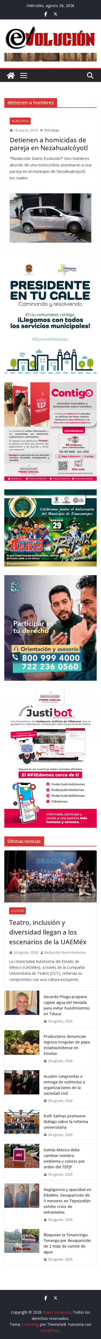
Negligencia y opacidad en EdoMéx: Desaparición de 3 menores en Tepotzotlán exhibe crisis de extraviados (67, 1201)
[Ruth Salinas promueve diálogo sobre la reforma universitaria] (21, 1125)
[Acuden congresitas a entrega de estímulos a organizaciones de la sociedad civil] (21, 1088)
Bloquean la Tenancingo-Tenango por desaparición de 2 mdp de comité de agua (67, 1243)
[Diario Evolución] (10, 75)
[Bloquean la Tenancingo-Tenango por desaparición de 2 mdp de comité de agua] (21, 1247)
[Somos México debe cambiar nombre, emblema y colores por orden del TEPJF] (21, 1162)
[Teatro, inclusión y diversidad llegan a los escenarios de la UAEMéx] (50, 876)
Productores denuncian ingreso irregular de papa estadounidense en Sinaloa (67, 1045)
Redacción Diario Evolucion (65, 952)
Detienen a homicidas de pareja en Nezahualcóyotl (49, 143)
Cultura (17, 911)
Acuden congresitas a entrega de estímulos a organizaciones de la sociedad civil (64, 1085)
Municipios (20, 121)
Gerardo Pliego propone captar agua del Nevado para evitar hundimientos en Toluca (67, 1005)
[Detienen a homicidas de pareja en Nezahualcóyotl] (50, 218)
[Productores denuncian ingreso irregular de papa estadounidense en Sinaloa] (21, 1048)
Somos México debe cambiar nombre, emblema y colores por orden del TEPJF (64, 1158)
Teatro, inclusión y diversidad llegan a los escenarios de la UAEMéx (47, 932)
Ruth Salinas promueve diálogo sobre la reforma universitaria (66, 1121)
